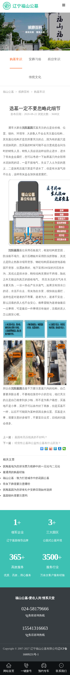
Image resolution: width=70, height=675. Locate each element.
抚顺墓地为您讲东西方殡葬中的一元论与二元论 (31, 466)
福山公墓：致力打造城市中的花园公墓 (26, 478)
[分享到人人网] (59, 448)
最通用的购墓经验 (14, 472)
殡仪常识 (54, 59)
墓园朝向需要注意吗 (15, 495)
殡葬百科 (23, 91)
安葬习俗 (35, 59)
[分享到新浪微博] (50, 448)
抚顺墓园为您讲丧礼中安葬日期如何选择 (27, 489)
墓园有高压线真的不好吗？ (31, 437)
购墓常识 (16, 59)
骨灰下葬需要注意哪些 (16, 483)
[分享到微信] (64, 448)
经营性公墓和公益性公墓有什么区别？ (38, 443)
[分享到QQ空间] (46, 448)
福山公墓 (8, 91)
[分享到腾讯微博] (55, 448)
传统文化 (35, 77)
